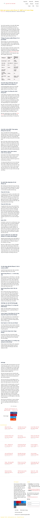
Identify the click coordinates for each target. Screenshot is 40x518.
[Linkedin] (15, 504)
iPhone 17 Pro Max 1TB (14, 51)
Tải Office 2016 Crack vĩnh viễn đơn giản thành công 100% (22, 428)
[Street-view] (25, 504)
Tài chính (37, 3)
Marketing (37, 1)
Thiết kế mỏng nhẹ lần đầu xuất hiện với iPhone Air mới (22, 472)
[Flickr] (22, 502)
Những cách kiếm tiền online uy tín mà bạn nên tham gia (35, 437)
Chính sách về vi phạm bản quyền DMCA (22, 514)
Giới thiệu (16, 510)
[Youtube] (20, 502)
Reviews (31, 3)
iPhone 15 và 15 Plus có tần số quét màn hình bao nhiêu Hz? (22, 464)
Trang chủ (2, 11)
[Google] (20, 504)
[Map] (22, 504)
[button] (13, 413)
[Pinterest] (17, 502)
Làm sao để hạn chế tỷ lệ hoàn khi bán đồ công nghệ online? (9, 455)
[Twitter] (25, 502)
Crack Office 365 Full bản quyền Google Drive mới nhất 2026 (35, 428)
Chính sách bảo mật (18, 512)
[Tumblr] (17, 504)
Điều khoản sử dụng (24, 510)
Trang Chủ (25, 1)
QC (4, 11)
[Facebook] (15, 502)
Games (27, 3)
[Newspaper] (15, 507)
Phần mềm (31, 1)
